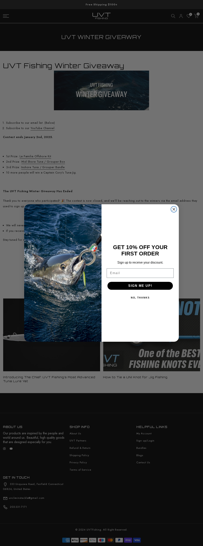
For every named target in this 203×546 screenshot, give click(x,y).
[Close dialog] (174, 209)
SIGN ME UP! (140, 285)
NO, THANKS (140, 297)
